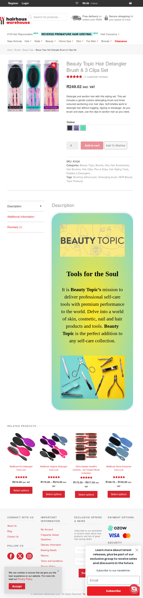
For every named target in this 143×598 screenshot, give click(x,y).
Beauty (50, 41)
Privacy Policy (48, 566)
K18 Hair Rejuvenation (22, 34)
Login (25, 3)
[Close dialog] (137, 550)
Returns (45, 555)
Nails (37, 41)
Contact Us (13, 536)
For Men (91, 41)
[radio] (69, 128)
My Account (47, 529)
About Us (12, 525)
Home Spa (65, 41)
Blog (9, 531)
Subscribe (113, 591)
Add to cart (92, 145)
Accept (17, 586)
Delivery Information (51, 544)
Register (13, 3)
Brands (105, 41)
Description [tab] (14, 206)
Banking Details (49, 550)
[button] (54, 65)
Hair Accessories (120, 165)
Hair (27, 41)
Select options (21, 490)
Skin (78, 41)
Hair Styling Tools (118, 169)
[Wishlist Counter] (78, 3)
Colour (71, 122)
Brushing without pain (85, 177)
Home (9, 49)
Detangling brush (107, 177)
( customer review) (96, 77)
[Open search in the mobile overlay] (47, 17)
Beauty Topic (28, 49)
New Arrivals (14, 41)
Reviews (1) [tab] (14, 227)
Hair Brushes (73, 169)
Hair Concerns (109, 34)
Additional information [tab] (20, 217)
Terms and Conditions (52, 560)
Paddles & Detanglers (78, 173)
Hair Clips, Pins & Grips (95, 169)
